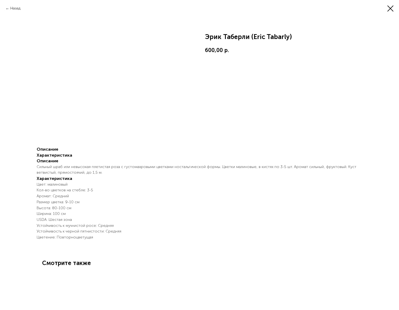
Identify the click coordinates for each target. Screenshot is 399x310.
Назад (15, 8)
